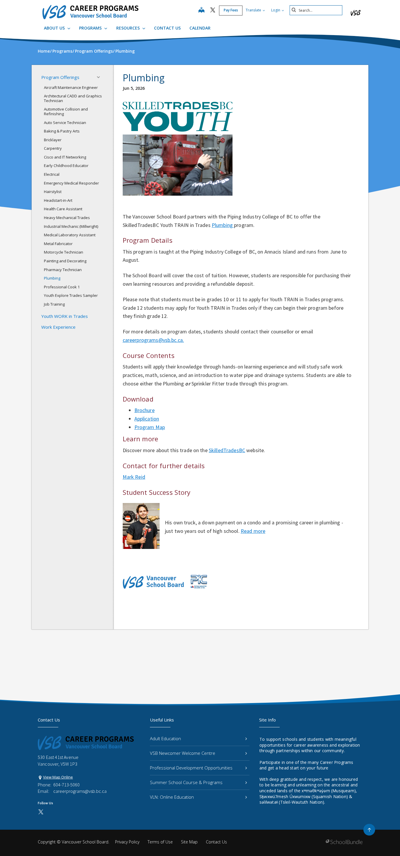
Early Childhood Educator (66, 165)
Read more (253, 531)
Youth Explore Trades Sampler (71, 295)
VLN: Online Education (172, 797)
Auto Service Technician (65, 122)
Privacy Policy (127, 842)
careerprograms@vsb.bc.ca (80, 791)
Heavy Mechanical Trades (67, 217)
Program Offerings (60, 77)
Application (146, 418)
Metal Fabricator (58, 243)
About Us (55, 28)
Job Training (54, 304)
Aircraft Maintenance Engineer (71, 87)
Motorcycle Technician (63, 252)
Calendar (200, 28)
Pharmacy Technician (63, 269)
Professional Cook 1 (62, 287)
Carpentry (53, 148)
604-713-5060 (66, 785)
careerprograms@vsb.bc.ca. (153, 340)
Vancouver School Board (85, 842)
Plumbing (52, 278)
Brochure (144, 410)
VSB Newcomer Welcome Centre (182, 753)
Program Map (149, 427)
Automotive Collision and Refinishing (66, 111)
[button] (100, 77)
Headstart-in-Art (58, 200)
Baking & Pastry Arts (62, 131)
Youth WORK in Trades (64, 316)
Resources (128, 28)
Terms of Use (160, 842)
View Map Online (58, 777)
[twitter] (213, 10)
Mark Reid (134, 476)
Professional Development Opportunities (191, 768)
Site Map (189, 842)
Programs (91, 28)
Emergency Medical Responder (71, 183)
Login (276, 10)
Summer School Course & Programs (186, 782)
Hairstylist (52, 191)
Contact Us (167, 28)
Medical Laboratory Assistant (69, 234)
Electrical (51, 174)
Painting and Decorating (65, 260)
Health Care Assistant (63, 208)
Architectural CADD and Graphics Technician (73, 98)
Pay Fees (231, 10)
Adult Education (165, 738)
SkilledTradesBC (227, 450)
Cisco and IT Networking (65, 157)
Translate (254, 10)
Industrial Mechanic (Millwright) (71, 226)
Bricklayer (52, 139)
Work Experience (58, 327)
